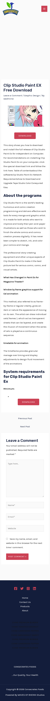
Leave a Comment (12, 95)
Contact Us (25, 602)
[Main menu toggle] (44, 9)
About (25, 610)
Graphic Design (32, 95)
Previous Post (25, 418)
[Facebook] (15, 588)
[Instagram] (28, 588)
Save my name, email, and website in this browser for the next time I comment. (24, 543)
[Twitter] (22, 588)
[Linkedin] (34, 588)
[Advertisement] (25, 44)
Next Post (25, 426)
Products (25, 606)
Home (25, 597)
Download (25, 135)
